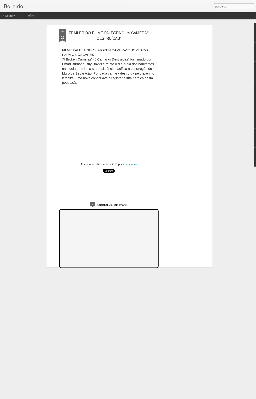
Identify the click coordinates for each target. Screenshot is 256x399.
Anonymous (130, 164)
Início (31, 15)
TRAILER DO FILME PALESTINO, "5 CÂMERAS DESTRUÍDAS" (109, 35)
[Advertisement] (179, 88)
